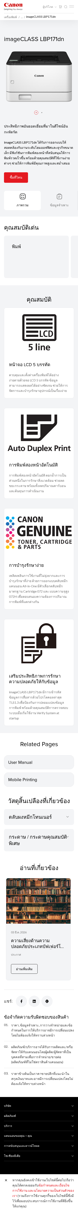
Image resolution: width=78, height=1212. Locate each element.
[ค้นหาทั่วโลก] (65, 7)
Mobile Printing (22, 779)
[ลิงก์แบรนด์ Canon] (13, 6)
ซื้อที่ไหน (16, 177)
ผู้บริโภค (48, 6)
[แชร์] (21, 1001)
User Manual (20, 762)
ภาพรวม (23, 205)
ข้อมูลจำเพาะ (59, 205)
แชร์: (8, 1001)
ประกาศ (16, 954)
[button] (36, 113)
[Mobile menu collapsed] (71, 6)
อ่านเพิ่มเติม (24, 969)
